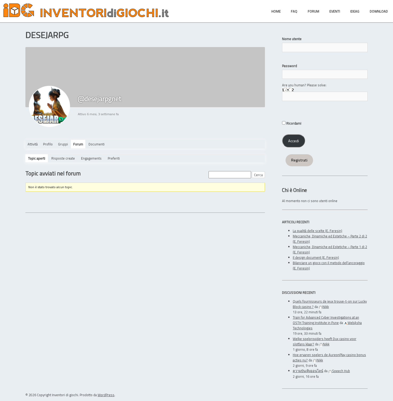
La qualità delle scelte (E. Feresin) (317, 230)
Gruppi (63, 144)
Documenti (96, 144)
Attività (33, 144)
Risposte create (63, 158)
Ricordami (293, 123)
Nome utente (292, 38)
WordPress (106, 395)
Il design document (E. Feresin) (316, 257)
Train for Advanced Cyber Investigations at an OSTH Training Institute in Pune (326, 320)
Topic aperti (36, 158)
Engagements (91, 158)
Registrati (299, 160)
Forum (78, 144)
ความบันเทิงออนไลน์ (308, 370)
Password (289, 65)
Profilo (48, 144)
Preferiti (114, 158)
